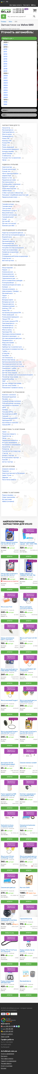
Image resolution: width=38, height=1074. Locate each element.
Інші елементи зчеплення (10, 405)
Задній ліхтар (6, 436)
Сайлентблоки (7, 191)
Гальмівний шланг (8, 217)
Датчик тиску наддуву (10, 373)
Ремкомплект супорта (9, 210)
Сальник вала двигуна (8, 887)
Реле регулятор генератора (11, 451)
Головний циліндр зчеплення (11, 401)
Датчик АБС (6, 221)
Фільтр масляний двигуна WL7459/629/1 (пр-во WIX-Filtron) (28, 857)
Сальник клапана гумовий (28, 763)
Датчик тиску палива (9, 385)
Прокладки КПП (7, 420)
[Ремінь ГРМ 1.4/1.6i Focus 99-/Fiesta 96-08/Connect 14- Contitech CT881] (9, 942)
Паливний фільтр (8, 136)
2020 (6, 45)
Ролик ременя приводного (10, 149)
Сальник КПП (6, 425)
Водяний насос (7, 237)
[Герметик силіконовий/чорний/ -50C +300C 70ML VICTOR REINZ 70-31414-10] (28, 534)
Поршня (5, 270)
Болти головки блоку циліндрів (12, 280)
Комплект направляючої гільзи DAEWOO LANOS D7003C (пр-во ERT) (28, 794)
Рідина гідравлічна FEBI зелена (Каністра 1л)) (8, 794)
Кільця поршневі (7, 268)
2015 (5, 61)
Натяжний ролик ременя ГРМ (11, 313)
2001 (5, 78)
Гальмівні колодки (8, 204)
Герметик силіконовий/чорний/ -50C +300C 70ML (28, 543)
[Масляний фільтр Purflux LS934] (28, 973)
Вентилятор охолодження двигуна (13, 235)
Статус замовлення (7, 1054)
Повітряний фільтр (8, 132)
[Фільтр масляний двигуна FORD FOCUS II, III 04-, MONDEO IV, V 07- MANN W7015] (28, 692)
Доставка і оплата (15, 5)
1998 (5, 102)
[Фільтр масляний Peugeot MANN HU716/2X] (9, 692)
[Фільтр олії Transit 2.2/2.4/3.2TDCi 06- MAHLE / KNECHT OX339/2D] (28, 599)
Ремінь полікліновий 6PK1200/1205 (7, 981)
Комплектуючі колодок (9, 215)
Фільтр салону (7, 134)
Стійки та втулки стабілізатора (12, 193)
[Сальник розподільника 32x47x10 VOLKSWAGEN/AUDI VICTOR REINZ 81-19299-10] (28, 817)
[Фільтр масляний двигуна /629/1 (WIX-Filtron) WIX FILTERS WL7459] (28, 848)
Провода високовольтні (10, 440)
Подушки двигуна (8, 304)
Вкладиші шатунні (8, 302)
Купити (9, 556)
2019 (5, 71)
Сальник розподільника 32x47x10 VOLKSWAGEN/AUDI (27, 825)
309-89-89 (18, 12)
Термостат (6, 239)
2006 (6, 90)
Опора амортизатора (9, 188)
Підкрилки (5, 471)
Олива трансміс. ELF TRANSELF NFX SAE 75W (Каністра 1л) (27, 574)
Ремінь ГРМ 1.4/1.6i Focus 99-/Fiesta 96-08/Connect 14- (9, 950)
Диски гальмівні (7, 153)
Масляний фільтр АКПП (9, 414)
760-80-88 (18, 11)
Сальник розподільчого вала (11, 285)
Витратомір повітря (8, 360)
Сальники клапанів (8, 276)
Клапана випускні (8, 274)
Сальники (5, 416)
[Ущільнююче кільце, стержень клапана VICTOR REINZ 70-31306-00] (9, 817)
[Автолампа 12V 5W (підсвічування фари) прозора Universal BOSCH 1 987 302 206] (9, 755)
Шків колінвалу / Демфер (10, 291)
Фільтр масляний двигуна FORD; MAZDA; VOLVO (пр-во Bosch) (9, 669)
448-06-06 (18, 9)
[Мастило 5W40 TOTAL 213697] (28, 880)
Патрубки (5, 355)
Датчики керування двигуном (12, 338)
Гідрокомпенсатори (8, 278)
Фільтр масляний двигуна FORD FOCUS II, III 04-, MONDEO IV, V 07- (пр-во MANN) (28, 701)
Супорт (4, 219)
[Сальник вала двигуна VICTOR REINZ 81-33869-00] (9, 880)
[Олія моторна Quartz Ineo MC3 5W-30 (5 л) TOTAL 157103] (9, 566)
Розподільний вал (8, 283)
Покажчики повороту (9, 434)
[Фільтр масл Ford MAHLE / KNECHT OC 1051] (9, 599)
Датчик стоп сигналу (9, 223)
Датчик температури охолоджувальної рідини (17, 375)
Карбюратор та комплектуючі (12, 347)
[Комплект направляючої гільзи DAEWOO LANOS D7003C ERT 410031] (28, 786)
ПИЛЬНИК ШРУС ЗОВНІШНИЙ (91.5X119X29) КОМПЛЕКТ (9, 919)
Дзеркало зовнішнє (8, 469)
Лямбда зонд (6, 345)
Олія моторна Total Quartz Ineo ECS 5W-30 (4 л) (28, 732)
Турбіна (5, 351)
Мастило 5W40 (25, 887)
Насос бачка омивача (9, 480)
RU (7, 2)
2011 (5, 52)
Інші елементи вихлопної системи (13, 366)
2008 (6, 95)
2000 (6, 76)
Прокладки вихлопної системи (12, 364)
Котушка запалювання (9, 442)
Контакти (26, 5)
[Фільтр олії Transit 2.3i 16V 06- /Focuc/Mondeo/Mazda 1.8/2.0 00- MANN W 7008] (28, 630)
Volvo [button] (5, 110)
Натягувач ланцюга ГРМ (10, 321)
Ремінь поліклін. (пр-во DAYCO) (27, 950)
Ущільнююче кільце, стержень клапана (7, 825)
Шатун (4, 298)
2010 (5, 49)
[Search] (34, 17)
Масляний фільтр (8, 130)
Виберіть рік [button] (8, 38)
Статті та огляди (6, 1066)
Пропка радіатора (8, 243)
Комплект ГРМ (7, 141)
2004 (6, 85)
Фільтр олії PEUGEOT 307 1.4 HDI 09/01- (28, 669)
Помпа (4, 145)
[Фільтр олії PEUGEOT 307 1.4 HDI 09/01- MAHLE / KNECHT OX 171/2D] (28, 661)
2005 (6, 88)
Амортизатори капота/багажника (13, 473)
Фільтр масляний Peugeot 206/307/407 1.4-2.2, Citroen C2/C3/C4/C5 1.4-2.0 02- (9, 732)
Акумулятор (6, 128)
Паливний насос (7, 340)
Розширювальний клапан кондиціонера (15, 256)
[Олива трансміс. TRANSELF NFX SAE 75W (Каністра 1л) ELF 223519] (28, 566)
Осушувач (5, 254)
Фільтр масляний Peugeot (9, 700)
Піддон (4, 295)
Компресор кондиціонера (10, 252)
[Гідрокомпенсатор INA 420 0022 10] (28, 911)
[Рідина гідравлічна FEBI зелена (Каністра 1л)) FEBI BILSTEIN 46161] (9, 786)
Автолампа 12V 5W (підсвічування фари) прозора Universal (8, 763)
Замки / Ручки (7, 475)
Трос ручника (6, 208)
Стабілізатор (6, 156)
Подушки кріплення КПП (10, 418)
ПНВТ (4, 381)
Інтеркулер (6, 353)
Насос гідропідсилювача (10, 173)
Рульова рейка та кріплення (11, 184)
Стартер (5, 453)
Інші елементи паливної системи (13, 349)
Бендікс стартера (8, 455)
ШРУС (4, 407)
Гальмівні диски (7, 206)
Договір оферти (6, 1063)
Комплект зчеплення (9, 395)
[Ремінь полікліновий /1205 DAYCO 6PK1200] (9, 973)
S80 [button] (4, 115)
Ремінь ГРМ (6, 138)
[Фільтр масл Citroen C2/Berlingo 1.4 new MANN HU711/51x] (9, 848)
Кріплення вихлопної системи (12, 362)
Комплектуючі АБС (8, 225)
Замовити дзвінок (7, 1034)
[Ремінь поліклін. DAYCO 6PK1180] (28, 942)
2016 (5, 64)
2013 (5, 56)
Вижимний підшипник (9, 397)
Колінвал (5, 287)
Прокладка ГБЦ (7, 332)
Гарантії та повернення (8, 1061)
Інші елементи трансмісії (10, 422)
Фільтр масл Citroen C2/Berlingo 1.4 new (7, 857)
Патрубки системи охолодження (13, 248)
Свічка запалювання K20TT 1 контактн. (7, 638)
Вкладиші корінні (7, 300)
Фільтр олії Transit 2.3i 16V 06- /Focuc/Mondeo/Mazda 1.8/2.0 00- (28, 638)
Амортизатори (7, 167)
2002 (6, 80)
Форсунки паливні (8, 343)
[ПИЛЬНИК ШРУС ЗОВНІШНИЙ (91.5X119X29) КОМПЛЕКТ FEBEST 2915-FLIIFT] (9, 911)
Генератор (5, 449)
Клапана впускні (7, 272)
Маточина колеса (8, 182)
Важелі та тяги (7, 178)
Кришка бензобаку (8, 379)
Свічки (4, 160)
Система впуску (7, 358)
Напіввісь (5, 410)
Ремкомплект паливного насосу (12, 388)
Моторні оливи (7, 499)
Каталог (3, 1068)
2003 (6, 83)
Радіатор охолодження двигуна (12, 233)
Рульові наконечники (9, 169)
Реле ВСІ (5, 460)
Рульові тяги (6, 171)
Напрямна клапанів (8, 306)
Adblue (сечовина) (8, 501)
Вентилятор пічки (8, 260)
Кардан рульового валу (10, 197)
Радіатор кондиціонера (10, 250)
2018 (5, 69)
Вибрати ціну (9, 933)
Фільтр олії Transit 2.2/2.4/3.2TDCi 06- (26, 607)
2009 (6, 97)
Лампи (4, 432)
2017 (5, 66)
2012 (5, 54)
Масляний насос (7, 293)
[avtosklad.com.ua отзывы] (8, 1020)
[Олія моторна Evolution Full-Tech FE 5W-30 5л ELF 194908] (9, 534)
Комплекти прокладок (9, 336)
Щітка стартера (7, 462)
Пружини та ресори (8, 186)
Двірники (5, 477)
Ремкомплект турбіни (9, 368)
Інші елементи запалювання (11, 445)
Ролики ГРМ (6, 143)
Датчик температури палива (12, 383)
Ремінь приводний (8, 147)
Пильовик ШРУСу (8, 412)
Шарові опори (6, 176)
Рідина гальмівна (8, 495)
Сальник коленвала (8, 289)
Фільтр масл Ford (6, 607)
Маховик (5, 399)
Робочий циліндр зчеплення (11, 403)
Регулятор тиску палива (10, 377)
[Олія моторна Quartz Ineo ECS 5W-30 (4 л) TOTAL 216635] (28, 724)
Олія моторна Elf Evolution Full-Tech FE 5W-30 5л (9, 543)
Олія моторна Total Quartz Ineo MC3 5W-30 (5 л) (9, 574)
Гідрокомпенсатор (26, 919)
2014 (5, 59)
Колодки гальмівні (8, 151)
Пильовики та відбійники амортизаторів (15, 195)
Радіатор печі (6, 258)
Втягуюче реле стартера (10, 457)
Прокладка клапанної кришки (11, 334)
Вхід (34, 5)
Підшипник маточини (9, 180)
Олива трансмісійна (8, 497)
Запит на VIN (5, 1037)
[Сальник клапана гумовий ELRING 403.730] (28, 755)
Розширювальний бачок (10, 245)
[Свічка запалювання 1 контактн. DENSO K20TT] (9, 630)
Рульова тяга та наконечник (11, 158)
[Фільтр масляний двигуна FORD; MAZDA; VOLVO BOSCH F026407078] (9, 661)
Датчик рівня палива (9, 370)
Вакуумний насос (8, 213)
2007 (6, 93)
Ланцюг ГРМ (6, 319)
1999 (5, 104)
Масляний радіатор (8, 241)
